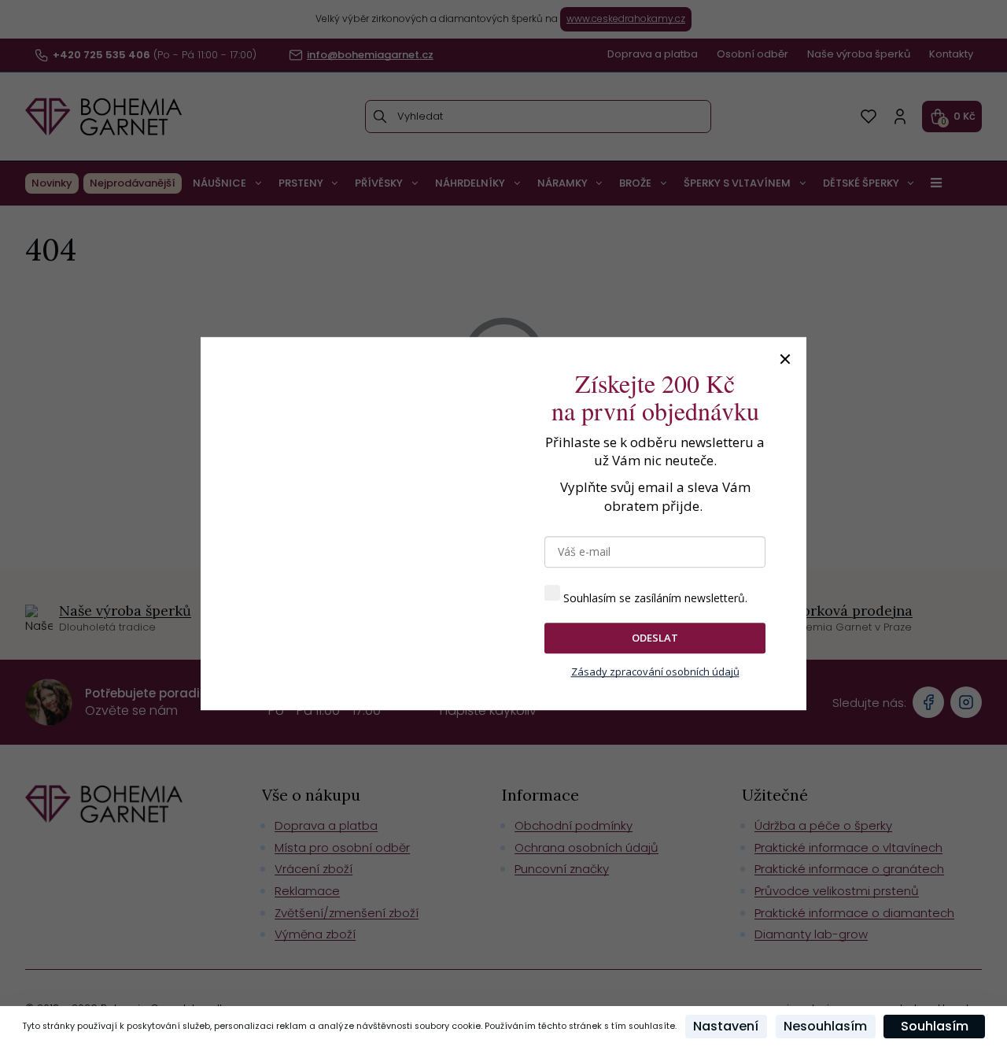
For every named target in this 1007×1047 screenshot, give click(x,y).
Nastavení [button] (725, 1026)
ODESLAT (655, 638)
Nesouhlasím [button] (825, 1026)
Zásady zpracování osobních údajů (655, 671)
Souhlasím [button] (934, 1026)
